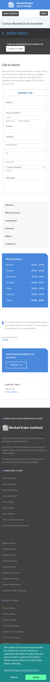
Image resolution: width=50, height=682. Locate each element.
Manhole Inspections (12, 643)
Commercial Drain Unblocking (16, 525)
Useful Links (11, 600)
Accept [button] (36, 677)
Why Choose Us (12, 213)
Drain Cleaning (9, 484)
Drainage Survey (10, 561)
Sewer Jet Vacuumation (13, 632)
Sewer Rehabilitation (12, 584)
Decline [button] (14, 677)
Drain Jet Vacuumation (13, 520)
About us (9, 205)
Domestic (9, 228)
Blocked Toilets (9, 555)
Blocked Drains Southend (26, 427)
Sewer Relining (9, 614)
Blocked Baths (9, 549)
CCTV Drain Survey (11, 637)
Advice (8, 236)
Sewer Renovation (11, 578)
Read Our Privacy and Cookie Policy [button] (21, 670)
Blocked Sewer (9, 567)
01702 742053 (17, 33)
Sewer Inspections (11, 573)
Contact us (10, 244)
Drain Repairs (9, 508)
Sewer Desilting (9, 620)
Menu (44, 13)
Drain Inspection (10, 496)
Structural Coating (11, 626)
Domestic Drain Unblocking (14, 590)
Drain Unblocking (10, 490)
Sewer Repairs (9, 608)
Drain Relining (9, 514)
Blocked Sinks (9, 543)
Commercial (11, 220)
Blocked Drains (9, 478)
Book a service (10, 13)
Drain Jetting (8, 502)
